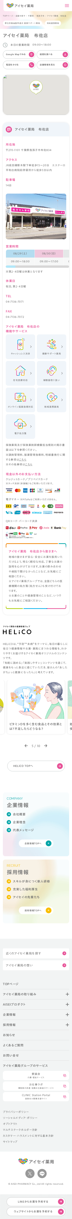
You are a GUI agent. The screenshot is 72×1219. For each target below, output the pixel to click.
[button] (26, 746)
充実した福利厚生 (25, 889)
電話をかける (12, 65)
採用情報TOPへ (33, 910)
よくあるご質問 (13, 1045)
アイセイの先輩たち (26, 897)
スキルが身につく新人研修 (31, 881)
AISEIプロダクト (14, 1004)
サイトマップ (10, 1141)
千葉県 (31, 16)
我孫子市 (40, 16)
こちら (22, 459)
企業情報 (9, 1014)
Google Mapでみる (16, 54)
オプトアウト (10, 1123)
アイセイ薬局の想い (19, 965)
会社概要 (19, 814)
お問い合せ (11, 1055)
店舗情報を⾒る (47, 65)
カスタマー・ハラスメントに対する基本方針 (28, 1135)
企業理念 (19, 822)
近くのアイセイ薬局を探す (23, 953)
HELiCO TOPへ (23, 766)
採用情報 (9, 1024)
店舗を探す (20, 16)
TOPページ (8, 16)
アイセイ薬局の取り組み (19, 994)
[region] (37, 259)
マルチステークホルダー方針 (20, 1129)
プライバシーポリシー (16, 1112)
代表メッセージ (23, 830)
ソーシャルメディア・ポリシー (20, 1118)
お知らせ (9, 1035)
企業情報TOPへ (33, 843)
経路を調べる (46, 54)
